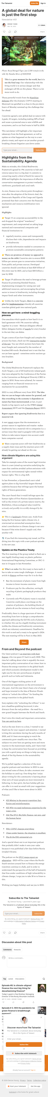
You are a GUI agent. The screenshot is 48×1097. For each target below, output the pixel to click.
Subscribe (34, 3)
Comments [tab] (7, 950)
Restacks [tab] (17, 950)
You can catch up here (11, 721)
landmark (16, 516)
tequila (28, 329)
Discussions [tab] (19, 979)
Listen (43, 25)
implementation (16, 304)
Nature (13, 575)
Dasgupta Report (32, 408)
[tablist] (12, 949)
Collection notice (39, 1080)
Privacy (23, 1080)
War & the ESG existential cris (19, 837)
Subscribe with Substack (25, 1053)
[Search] (43, 979)
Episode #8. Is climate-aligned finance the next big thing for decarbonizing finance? (16, 988)
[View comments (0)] (9, 31)
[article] (24, 994)
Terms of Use (36, 1059)
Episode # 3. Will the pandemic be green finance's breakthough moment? (18, 1011)
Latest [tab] (10, 979)
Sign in (43, 3)
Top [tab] (4, 979)
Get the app (35, 1086)
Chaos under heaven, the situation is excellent (26, 833)
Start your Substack (18, 1086)
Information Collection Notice (31, 1061)
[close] (41, 1017)
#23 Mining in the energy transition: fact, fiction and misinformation (23, 802)
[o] (42, 988)
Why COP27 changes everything (20, 828)
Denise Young (12, 24)
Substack (12, 1092)
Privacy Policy (25, 1063)
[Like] (4, 31)
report (10, 422)
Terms (29, 1080)
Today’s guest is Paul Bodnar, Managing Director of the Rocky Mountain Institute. (18, 995)
